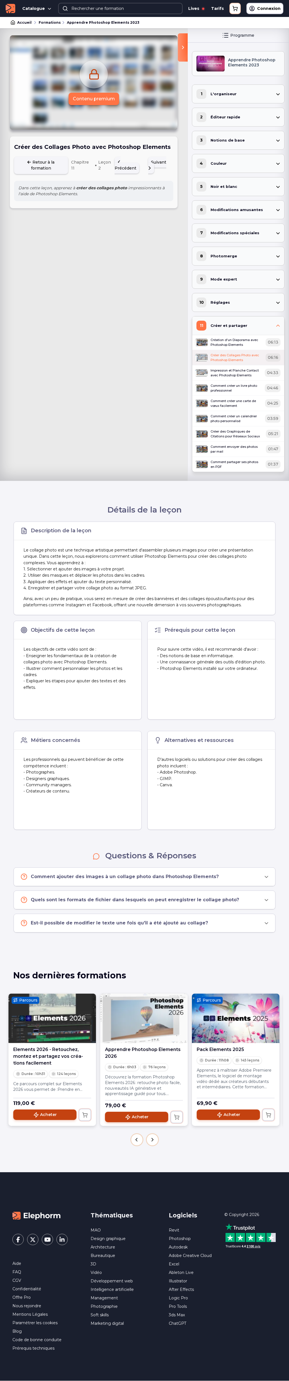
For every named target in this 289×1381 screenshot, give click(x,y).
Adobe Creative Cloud (190, 1255)
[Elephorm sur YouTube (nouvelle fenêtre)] (47, 1239)
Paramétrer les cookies (35, 1322)
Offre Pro (21, 1297)
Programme (242, 35)
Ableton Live (181, 1272)
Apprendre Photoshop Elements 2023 (103, 22)
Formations (50, 22)
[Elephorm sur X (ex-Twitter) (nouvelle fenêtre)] (32, 1239)
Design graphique (108, 1238)
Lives (194, 8)
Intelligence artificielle (112, 1289)
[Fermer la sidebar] (183, 47)
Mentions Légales (30, 1314)
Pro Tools (178, 1306)
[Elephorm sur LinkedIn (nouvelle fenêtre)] (62, 1239)
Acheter (48, 1114)
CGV (16, 1280)
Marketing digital (107, 1323)
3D (93, 1264)
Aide (16, 1263)
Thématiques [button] (112, 1215)
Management (104, 1297)
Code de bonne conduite (37, 1339)
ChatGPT (177, 1323)
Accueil (24, 22)
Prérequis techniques (33, 1348)
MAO (96, 1230)
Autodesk (178, 1247)
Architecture (103, 1247)
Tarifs (217, 8)
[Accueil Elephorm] (36, 1215)
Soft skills (100, 1314)
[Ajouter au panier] (85, 1115)
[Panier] (235, 8)
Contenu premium (94, 98)
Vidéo (96, 1272)
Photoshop (180, 1238)
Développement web (112, 1281)
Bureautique (103, 1255)
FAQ (16, 1271)
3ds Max (177, 1314)
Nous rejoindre (26, 1305)
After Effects (181, 1289)
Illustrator (178, 1281)
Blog (17, 1331)
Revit (174, 1230)
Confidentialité (26, 1288)
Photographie (104, 1306)
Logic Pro (178, 1297)
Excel (174, 1264)
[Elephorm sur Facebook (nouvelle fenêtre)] (18, 1239)
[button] (137, 1139)
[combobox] (120, 8)
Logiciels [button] (183, 1215)
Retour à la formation (43, 165)
